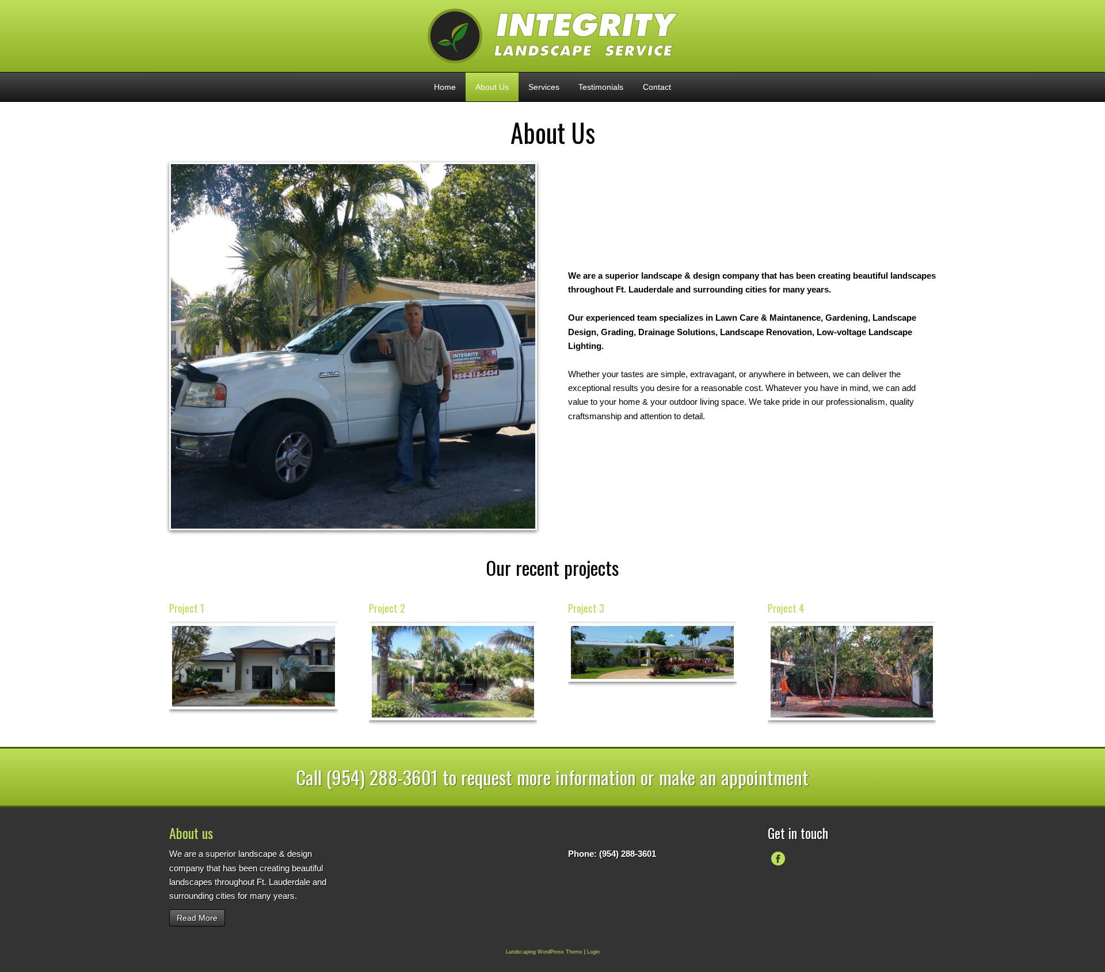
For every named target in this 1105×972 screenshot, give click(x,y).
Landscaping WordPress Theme (544, 952)
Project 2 (387, 608)
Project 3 (586, 608)
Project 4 (786, 608)
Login (593, 952)
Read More (197, 917)
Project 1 (186, 608)
